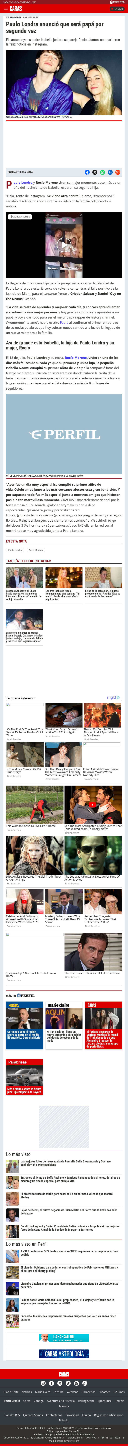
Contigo (39, 1401)
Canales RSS (12, 1415)
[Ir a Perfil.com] (117, 3)
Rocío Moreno (76, 357)
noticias (24, 1005)
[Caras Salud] (64, 1341)
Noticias (27, 1392)
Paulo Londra (15, 550)
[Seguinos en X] (59, 1383)
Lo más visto (18, 1154)
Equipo (86, 1415)
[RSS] (76, 1383)
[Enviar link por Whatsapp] (102, 172)
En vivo (119, 8)
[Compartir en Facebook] (87, 172)
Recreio (119, 1401)
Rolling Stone (86, 1401)
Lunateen (104, 1392)
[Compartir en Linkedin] (110, 172)
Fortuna (59, 1392)
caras (103, 1005)
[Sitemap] (84, 1383)
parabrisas (24, 1062)
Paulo (64, 322)
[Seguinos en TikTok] (68, 1383)
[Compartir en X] (94, 172)
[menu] (5, 9)
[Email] (117, 172)
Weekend (72, 1392)
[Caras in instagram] (43, 1383)
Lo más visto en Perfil (27, 1244)
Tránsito (64, 1420)
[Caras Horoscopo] (64, 1357)
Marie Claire (42, 1392)
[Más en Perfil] (25, 995)
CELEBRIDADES (13, 17)
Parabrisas (88, 1392)
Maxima (64, 1406)
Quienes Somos (33, 1415)
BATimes (119, 1392)
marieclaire (64, 1005)
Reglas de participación (108, 1415)
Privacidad (72, 1415)
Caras (26, 1401)
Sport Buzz (105, 1401)
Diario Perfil (11, 1392)
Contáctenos (54, 1415)
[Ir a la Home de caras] (16, 10)
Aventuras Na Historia (61, 1401)
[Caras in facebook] (51, 1383)
